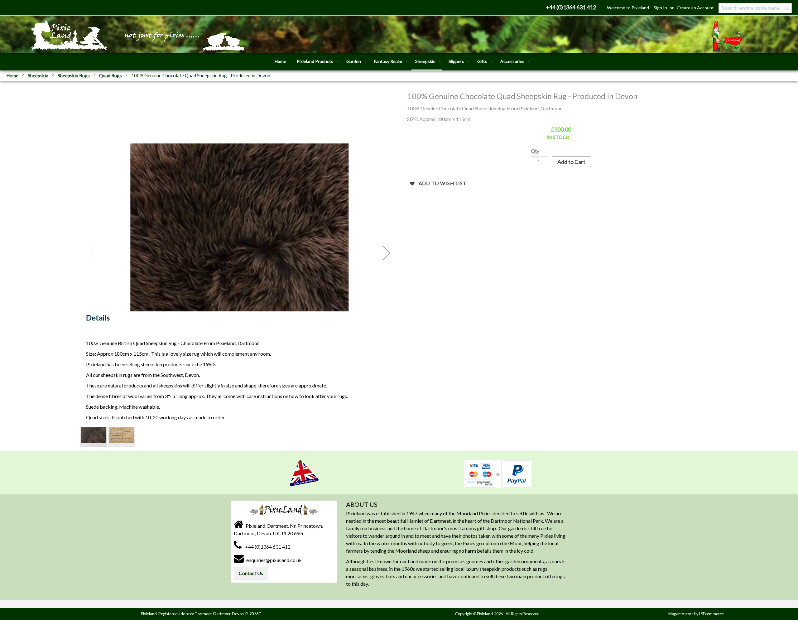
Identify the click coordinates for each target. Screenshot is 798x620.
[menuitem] (280, 61)
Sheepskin (38, 75)
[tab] (98, 319)
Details (98, 317)
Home (12, 75)
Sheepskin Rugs (74, 75)
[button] (386, 252)
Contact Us (251, 573)
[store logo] (112, 31)
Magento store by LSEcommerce (696, 613)
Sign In (660, 7)
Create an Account (695, 7)
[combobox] (755, 8)
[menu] (399, 61)
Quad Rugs (111, 75)
